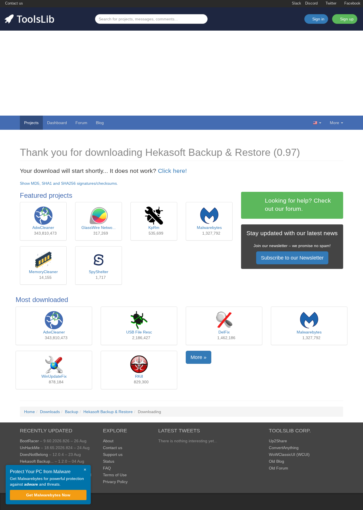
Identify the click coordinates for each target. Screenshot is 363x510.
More (334, 122)
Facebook (351, 3)
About (108, 441)
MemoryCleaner (43, 271)
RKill (139, 376)
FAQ (107, 468)
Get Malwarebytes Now (48, 495)
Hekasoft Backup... (37, 461)
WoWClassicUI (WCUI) (289, 454)
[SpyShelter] (99, 260)
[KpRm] (154, 216)
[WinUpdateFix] (54, 364)
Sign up (346, 19)
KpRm (153, 227)
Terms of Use (115, 475)
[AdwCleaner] (43, 216)
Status (108, 461)
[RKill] (139, 364)
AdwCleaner (43, 227)
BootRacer (29, 441)
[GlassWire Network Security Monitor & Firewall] (99, 216)
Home (29, 411)
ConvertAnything (284, 447)
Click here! (172, 170)
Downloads (50, 411)
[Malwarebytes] (209, 216)
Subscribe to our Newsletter (292, 258)
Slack (296, 3)
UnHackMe (30, 447)
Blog (100, 122)
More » (198, 357)
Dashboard (57, 122)
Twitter (330, 3)
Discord (311, 3)
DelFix (224, 332)
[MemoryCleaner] (43, 260)
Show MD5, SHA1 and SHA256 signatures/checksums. (69, 183)
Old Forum (278, 468)
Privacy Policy (115, 481)
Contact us (13, 3)
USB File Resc (139, 332)
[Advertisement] (181, 73)
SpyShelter (98, 271)
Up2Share (278, 441)
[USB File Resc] (139, 320)
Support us (113, 454)
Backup (71, 411)
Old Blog (276, 461)
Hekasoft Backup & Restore (108, 411)
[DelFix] (224, 320)
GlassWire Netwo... (98, 227)
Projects (31, 122)
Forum (81, 122)
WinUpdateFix (54, 376)
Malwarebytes (209, 227)
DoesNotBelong (34, 454)
